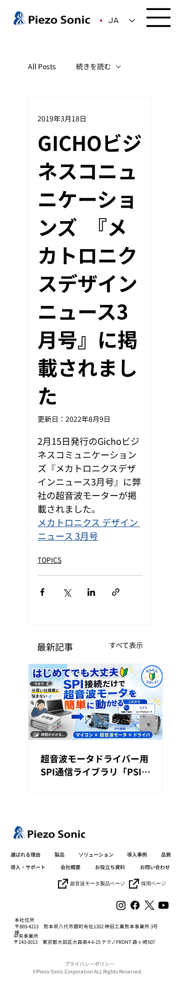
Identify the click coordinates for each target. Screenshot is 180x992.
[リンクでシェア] (115, 592)
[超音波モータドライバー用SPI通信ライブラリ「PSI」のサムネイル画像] (95, 702)
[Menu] (159, 17)
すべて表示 (126, 645)
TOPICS (50, 560)
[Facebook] (135, 905)
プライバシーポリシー (89, 963)
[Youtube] (164, 905)
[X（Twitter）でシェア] (67, 592)
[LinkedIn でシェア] (91, 592)
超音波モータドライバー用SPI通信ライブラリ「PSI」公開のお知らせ (95, 765)
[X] (150, 905)
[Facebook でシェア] (42, 592)
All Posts (42, 66)
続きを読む (93, 66)
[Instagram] (121, 905)
